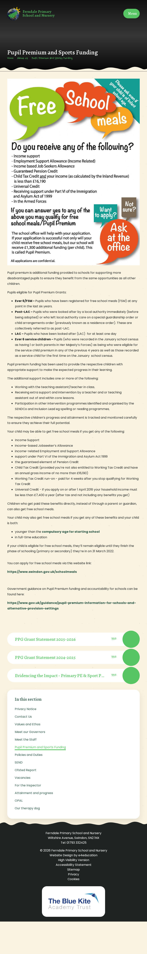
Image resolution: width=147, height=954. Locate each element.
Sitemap (73, 869)
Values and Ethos (27, 724)
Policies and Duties (28, 755)
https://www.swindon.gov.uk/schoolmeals (42, 572)
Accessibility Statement (73, 865)
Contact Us (23, 716)
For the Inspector (28, 785)
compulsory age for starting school (71, 531)
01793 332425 (77, 842)
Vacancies (22, 778)
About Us (22, 58)
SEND (19, 762)
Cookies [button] (73, 879)
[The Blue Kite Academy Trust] (73, 901)
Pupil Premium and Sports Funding (52, 58)
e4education (87, 855)
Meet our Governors (30, 732)
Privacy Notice (25, 709)
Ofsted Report (25, 770)
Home (10, 58)
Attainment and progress (34, 793)
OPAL (19, 800)
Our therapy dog (27, 808)
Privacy (73, 874)
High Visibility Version (73, 860)
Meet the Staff (26, 739)
